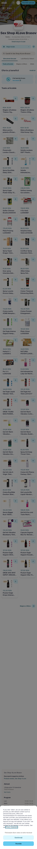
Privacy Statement (12, 827)
